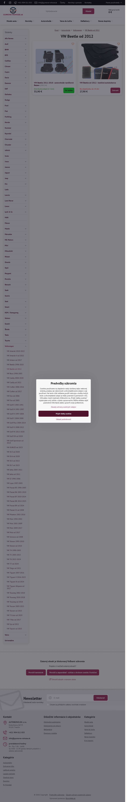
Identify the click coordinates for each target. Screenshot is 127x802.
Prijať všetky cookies (63, 414)
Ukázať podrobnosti (63, 419)
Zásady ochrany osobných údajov (63, 407)
